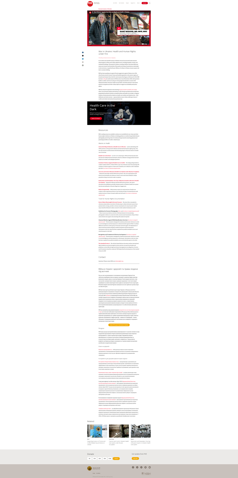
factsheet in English (127, 211)
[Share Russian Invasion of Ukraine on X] (83, 55)
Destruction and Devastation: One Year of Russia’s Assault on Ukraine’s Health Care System (140, 443)
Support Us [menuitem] (133, 3)
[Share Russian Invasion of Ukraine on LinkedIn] (83, 59)
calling (104, 78)
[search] (150, 3)
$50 (89, 458)
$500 (105, 458)
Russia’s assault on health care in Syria (128, 89)
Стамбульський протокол (105, 408)
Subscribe (135, 458)
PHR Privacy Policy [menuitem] (109, 476)
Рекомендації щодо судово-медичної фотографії (110, 372)
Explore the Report (96, 118)
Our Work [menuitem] (115, 3)
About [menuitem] (138, 3)
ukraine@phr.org (119, 261)
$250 (100, 458)
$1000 (110, 458)
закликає (108, 295)
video (119, 211)
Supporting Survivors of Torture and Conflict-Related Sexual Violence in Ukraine (96, 443)
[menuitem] (133, 467)
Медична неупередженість (105, 349)
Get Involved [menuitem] (121, 3)
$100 (95, 458)
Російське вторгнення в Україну (107, 58)
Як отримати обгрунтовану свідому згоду (109, 361)
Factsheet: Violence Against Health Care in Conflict (112, 162)
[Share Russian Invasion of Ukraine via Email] (83, 62)
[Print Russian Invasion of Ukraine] (83, 65)
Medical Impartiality (104, 189)
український (135, 211)
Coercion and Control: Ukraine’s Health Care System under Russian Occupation (119, 443)
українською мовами (110, 383)
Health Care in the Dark (105, 155)
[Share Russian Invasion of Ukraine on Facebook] (83, 52)
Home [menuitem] (94, 473)
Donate (144, 3)
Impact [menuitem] (127, 3)
